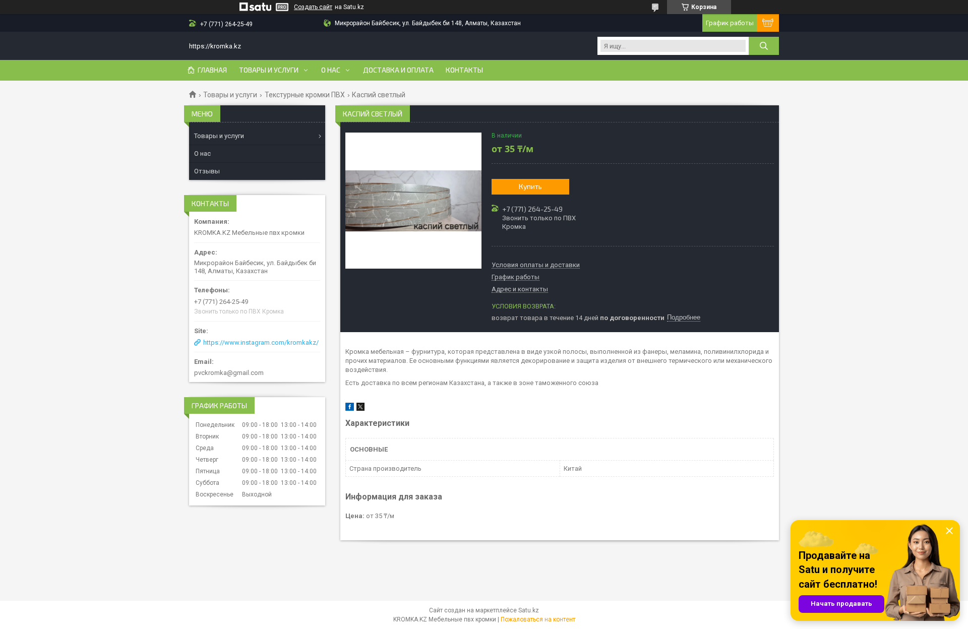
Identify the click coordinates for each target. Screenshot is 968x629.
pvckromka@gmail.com (229, 372)
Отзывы (207, 171)
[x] (360, 408)
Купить (530, 186)
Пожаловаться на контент (538, 619)
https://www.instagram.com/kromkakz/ (261, 342)
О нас (330, 70)
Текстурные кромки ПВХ (305, 95)
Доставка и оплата (398, 70)
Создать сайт (313, 7)
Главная (212, 70)
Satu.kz (528, 610)
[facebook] (349, 408)
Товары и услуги (268, 70)
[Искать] (764, 46)
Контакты (464, 70)
